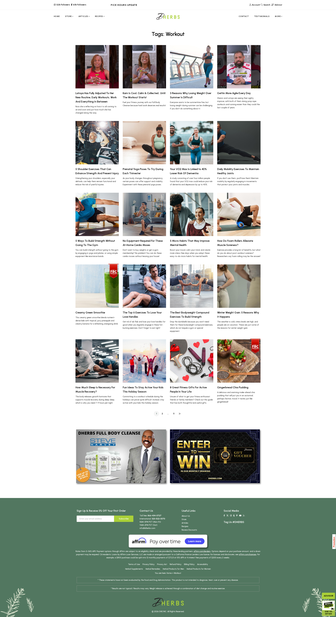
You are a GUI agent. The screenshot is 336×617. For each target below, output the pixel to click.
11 (173, 413)
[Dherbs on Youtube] (240, 515)
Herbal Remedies (153, 569)
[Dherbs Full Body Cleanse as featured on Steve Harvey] (121, 456)
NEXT (179, 413)
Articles (185, 523)
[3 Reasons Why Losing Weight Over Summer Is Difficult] (191, 66)
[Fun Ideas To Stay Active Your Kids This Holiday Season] (144, 361)
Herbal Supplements (134, 569)
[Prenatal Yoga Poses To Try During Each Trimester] (144, 142)
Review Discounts (189, 530)
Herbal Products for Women (199, 569)
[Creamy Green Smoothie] (97, 286)
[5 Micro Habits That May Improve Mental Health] (191, 214)
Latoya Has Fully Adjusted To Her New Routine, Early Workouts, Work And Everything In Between (96, 97)
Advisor (328, 596)
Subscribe (124, 518)
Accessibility (202, 564)
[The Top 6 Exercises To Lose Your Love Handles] (144, 286)
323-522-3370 (158, 519)
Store (184, 519)
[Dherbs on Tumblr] (234, 515)
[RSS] (244, 515)
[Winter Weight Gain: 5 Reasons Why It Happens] (239, 286)
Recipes (185, 526)
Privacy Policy (148, 564)
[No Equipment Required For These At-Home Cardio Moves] (144, 214)
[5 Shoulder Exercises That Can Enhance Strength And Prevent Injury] (97, 142)
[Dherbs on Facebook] (224, 515)
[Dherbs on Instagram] (231, 515)
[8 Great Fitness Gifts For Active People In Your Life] (191, 361)
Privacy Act (162, 564)
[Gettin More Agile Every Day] (239, 66)
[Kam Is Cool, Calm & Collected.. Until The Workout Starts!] (144, 66)
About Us (186, 516)
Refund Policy (175, 564)
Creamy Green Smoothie (90, 312)
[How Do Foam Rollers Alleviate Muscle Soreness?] (239, 214)
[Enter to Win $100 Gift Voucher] (215, 456)
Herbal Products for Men (173, 569)
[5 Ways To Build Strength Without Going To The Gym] (97, 214)
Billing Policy (189, 564)
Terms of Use (134, 564)
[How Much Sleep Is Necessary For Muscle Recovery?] (97, 361)
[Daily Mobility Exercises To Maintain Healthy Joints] (239, 142)
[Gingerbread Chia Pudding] (239, 361)
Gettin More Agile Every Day (234, 93)
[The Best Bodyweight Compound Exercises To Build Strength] (191, 286)
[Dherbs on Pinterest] (237, 515)
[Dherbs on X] (227, 515)
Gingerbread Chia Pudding (232, 387)
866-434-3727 (154, 515)
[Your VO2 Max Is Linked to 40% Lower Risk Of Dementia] (191, 142)
